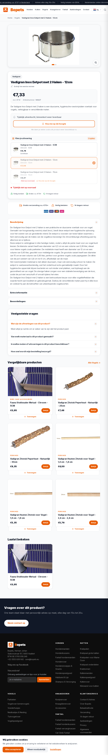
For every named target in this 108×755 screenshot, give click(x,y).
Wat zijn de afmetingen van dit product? (30, 323)
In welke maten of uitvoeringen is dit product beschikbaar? (40, 344)
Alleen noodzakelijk (36, 749)
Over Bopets (85, 704)
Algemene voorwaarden (86, 730)
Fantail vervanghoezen (65, 728)
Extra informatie (18, 293)
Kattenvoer (85, 682)
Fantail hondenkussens (65, 724)
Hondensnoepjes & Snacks (63, 667)
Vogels (17, 18)
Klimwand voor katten (89, 686)
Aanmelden (44, 679)
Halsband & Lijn (62, 677)
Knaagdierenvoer (63, 704)
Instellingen (55, 749)
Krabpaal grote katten (89, 653)
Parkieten (12, 699)
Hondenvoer (61, 662)
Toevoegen (31, 417)
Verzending (85, 712)
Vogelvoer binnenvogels (18, 704)
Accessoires (60, 708)
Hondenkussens (62, 653)
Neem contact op (16, 623)
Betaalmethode (86, 708)
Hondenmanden (62, 649)
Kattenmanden (86, 673)
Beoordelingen (18, 301)
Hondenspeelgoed (63, 673)
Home (10, 18)
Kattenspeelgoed (87, 677)
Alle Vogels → (94, 363)
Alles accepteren (13, 749)
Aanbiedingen (86, 721)
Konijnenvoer (61, 699)
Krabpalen (84, 649)
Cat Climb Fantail (62, 733)
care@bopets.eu (32, 659)
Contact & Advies (87, 699)
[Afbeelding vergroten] (95, 62)
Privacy (83, 725)
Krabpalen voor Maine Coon (89, 658)
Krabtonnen (85, 669)
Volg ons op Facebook (18, 665)
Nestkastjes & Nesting (17, 712)
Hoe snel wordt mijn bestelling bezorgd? (31, 351)
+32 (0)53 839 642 (16, 659)
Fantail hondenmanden (65, 657)
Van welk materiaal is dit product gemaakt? (32, 336)
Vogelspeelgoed (15, 721)
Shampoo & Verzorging (65, 682)
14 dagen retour (87, 716)
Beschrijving (16, 222)
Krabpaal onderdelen (89, 664)
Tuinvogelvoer (14, 716)
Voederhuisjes (14, 708)
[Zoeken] (105, 9)
